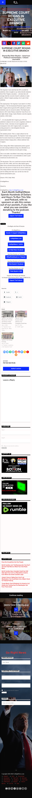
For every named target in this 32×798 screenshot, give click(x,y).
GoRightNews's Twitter (16, 244)
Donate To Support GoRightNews (16, 233)
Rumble (16, 780)
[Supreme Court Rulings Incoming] (7, 335)
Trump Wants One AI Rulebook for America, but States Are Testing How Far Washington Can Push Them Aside (16, 585)
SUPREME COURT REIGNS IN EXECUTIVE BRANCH (16, 10)
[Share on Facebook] (13, 43)
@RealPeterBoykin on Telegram (16, 257)
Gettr (11, 783)
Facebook (6, 778)
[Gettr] (27, 352)
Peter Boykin (16, 31)
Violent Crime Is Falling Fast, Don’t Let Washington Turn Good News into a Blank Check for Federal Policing (16, 579)
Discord (24, 778)
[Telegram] (7, 352)
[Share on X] (8, 43)
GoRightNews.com (16, 239)
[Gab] (10, 352)
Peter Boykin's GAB (16, 271)
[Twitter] (13, 352)
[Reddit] (16, 352)
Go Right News (16, 653)
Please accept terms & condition (11, 446)
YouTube (25, 780)
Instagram (6, 780)
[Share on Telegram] (18, 43)
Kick (13, 776)
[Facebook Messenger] (22, 352)
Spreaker (6, 782)
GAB (18, 783)
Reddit (15, 782)
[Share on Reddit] (28, 43)
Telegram (21, 776)
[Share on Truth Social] (4, 43)
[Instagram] (19, 352)
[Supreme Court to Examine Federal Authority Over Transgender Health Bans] (21, 314)
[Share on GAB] (23, 43)
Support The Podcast (16, 216)
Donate (5, 776)
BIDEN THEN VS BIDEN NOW (16, 605)
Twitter (15, 778)
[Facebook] (4, 352)
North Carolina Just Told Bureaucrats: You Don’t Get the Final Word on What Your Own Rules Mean (16, 566)
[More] (16, 355)
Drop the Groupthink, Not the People (12, 562)
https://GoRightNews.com (16, 190)
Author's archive (16, 369)
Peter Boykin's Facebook (16, 264)
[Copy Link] (24, 352)
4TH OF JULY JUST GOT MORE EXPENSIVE (16, 628)
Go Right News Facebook (16, 250)
